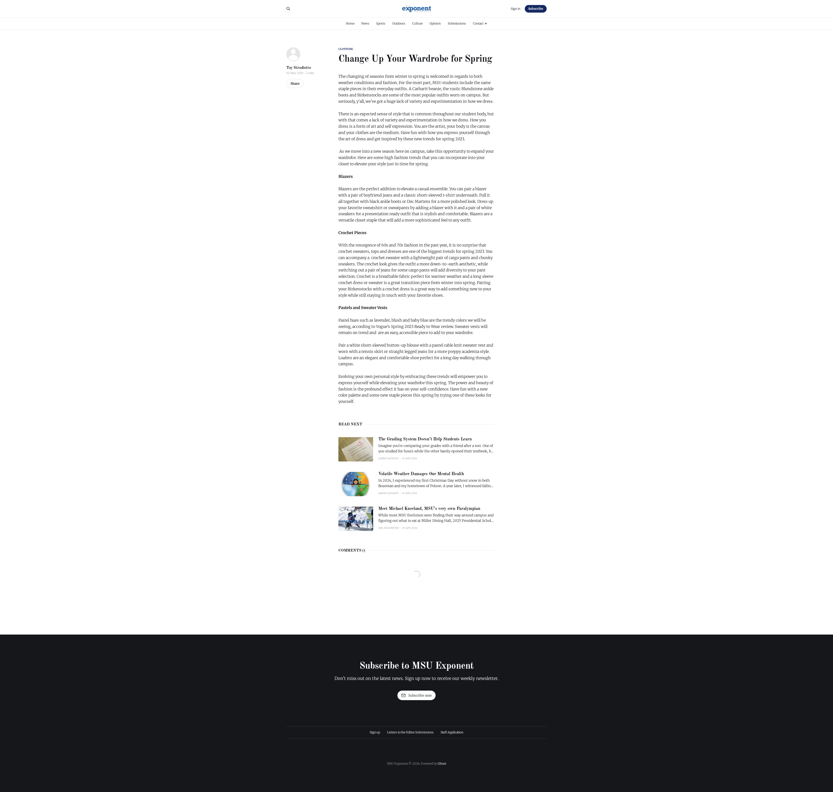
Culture (417, 23)
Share (295, 83)
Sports (380, 23)
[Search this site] (288, 8)
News (365, 23)
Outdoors (398, 23)
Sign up (375, 732)
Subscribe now (420, 695)
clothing (345, 49)
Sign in (515, 9)
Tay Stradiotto (298, 68)
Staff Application (452, 732)
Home (350, 23)
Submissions (457, 23)
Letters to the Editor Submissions (410, 732)
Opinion (435, 23)
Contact (478, 23)
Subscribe (535, 9)
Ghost (442, 764)
